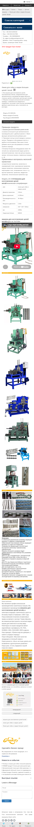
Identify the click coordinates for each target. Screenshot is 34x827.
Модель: (5, 113)
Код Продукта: (7, 117)
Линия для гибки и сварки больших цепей (15, 726)
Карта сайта (12, 817)
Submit (7, 801)
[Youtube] (14, 820)
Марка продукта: (8, 115)
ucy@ (11, 38)
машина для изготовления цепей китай (14, 719)
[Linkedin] (9, 820)
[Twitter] (11, 820)
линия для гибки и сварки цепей (12, 722)
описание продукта (9, 122)
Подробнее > (6, 756)
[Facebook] (3, 820)
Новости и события (6, 6)
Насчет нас (17, 5)
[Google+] (6, 820)
